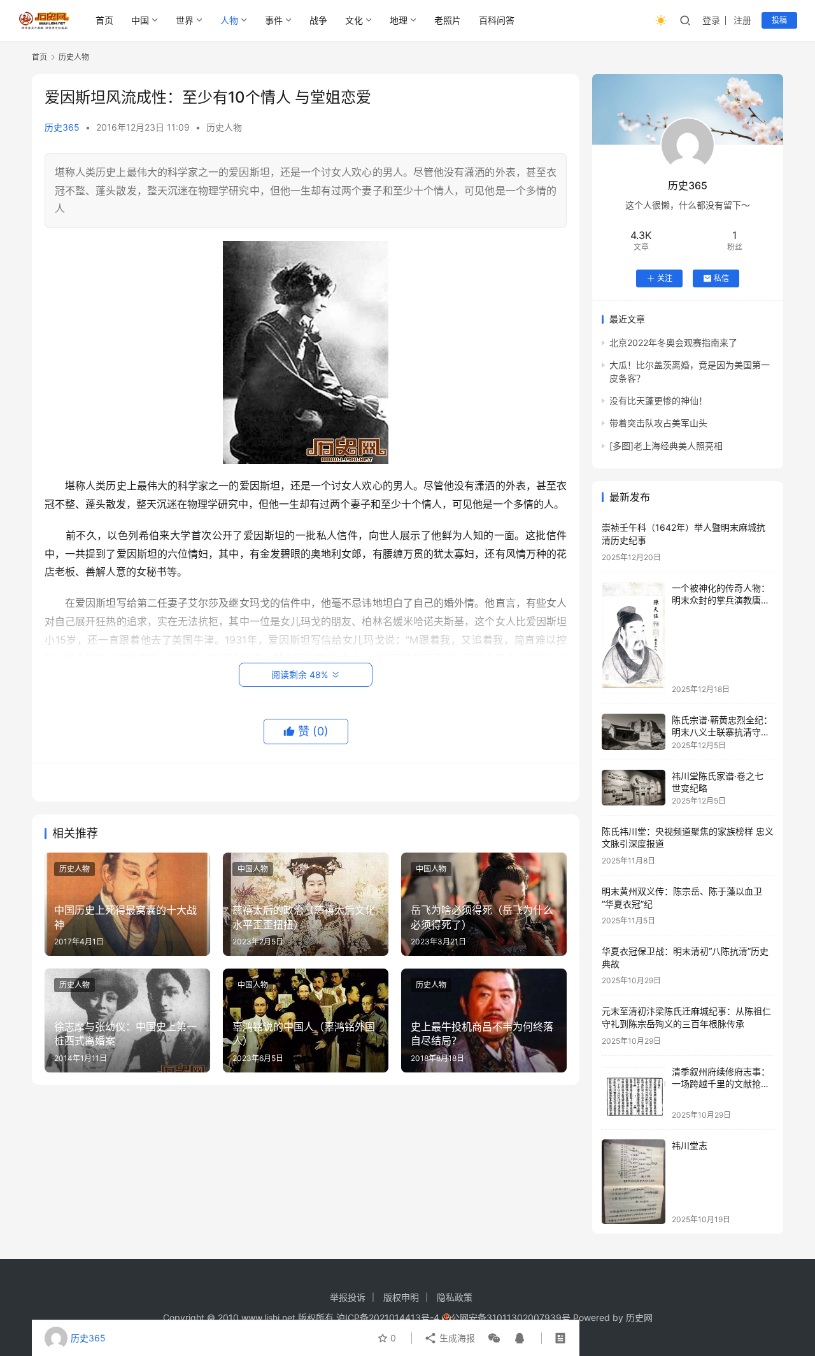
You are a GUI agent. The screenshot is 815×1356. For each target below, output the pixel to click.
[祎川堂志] (633, 1181)
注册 (742, 20)
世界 (185, 20)
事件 (274, 20)
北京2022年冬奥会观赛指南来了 (673, 342)
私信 (721, 278)
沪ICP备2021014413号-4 (389, 1317)
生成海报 (456, 1337)
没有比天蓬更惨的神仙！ (658, 400)
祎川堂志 (689, 1145)
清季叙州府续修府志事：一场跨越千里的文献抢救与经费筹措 (721, 1084)
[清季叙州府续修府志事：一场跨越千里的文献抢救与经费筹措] (633, 1092)
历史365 (62, 127)
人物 (229, 20)
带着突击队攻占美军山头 (658, 422)
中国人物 (252, 869)
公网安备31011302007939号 (510, 1317)
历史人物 (224, 127)
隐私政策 (454, 1297)
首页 (104, 20)
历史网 (639, 1317)
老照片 (447, 20)
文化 (354, 20)
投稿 (779, 20)
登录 (711, 20)
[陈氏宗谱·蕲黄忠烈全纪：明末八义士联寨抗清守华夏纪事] (633, 732)
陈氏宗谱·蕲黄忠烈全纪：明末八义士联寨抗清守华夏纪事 (722, 732)
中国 (140, 20)
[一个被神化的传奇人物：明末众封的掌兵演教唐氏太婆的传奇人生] (633, 638)
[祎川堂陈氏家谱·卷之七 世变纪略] (633, 787)
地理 (399, 20)
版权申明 (401, 1297)
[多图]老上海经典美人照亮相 (666, 445)
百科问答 (496, 20)
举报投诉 (347, 1297)
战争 (318, 20)
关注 (664, 278)
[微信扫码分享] (494, 1338)
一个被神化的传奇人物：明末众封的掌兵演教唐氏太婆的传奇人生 (721, 600)
